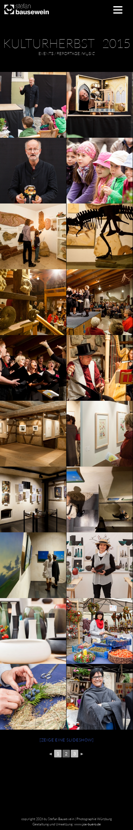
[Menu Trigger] (118, 9)
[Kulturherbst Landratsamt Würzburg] (99, 105)
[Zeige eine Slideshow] (67, 739)
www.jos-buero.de (87, 824)
